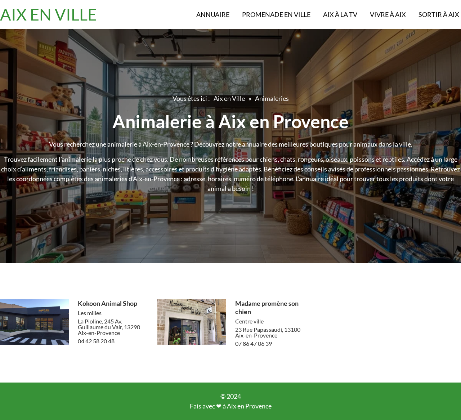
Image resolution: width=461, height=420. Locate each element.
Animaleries (272, 98)
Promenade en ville (276, 14)
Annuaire (212, 14)
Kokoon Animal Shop (107, 303)
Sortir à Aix (439, 14)
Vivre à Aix (388, 14)
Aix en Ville (229, 98)
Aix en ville (48, 14)
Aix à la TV (340, 14)
